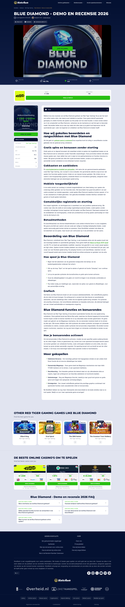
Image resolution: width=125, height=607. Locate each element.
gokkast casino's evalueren (63, 140)
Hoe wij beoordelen (79, 547)
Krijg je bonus (68, 98)
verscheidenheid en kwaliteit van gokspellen (60, 169)
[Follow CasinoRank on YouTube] (101, 573)
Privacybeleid (79, 544)
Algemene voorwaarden (33, 604)
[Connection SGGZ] (84, 589)
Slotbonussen (78, 2)
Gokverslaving (77, 604)
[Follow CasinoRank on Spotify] (105, 573)
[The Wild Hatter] (75, 433)
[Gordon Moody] (96, 589)
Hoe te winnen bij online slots (51, 550)
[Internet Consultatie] (37, 589)
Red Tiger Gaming (31, 143)
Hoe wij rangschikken (79, 550)
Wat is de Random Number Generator (51, 553)
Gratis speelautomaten (94, 2)
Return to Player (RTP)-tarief (99, 242)
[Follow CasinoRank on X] (97, 573)
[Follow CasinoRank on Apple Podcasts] (109, 573)
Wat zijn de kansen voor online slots (51, 547)
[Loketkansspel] (64, 589)
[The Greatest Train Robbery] (100, 433)
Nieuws (108, 2)
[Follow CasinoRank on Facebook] (89, 573)
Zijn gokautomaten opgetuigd (51, 541)
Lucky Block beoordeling (95, 486)
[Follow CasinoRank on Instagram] (93, 573)
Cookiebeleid (56, 604)
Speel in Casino (62, 48)
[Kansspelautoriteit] (19, 589)
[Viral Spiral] (50, 433)
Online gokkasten (63, 2)
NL (16, 573)
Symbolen (51, 544)
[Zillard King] (25, 433)
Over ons (79, 541)
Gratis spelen (62, 54)
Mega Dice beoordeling (62, 486)
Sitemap (96, 604)
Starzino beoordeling (30, 486)
